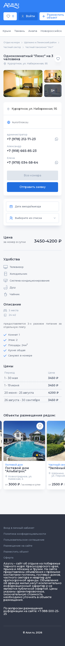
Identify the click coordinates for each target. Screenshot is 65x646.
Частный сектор (12, 47)
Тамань (19, 31)
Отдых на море (11, 42)
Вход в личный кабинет (18, 527)
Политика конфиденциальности (24, 533)
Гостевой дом (14, 465)
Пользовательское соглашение (23, 539)
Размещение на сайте (17, 545)
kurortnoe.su (20, 122)
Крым (7, 31)
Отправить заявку (33, 187)
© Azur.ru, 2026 (32, 632)
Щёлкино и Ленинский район (40, 42)
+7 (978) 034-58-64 (22, 162)
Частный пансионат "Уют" (39, 47)
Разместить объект (16, 551)
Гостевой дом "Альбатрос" (17, 469)
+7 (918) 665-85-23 (22, 150)
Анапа (32, 31)
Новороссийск (51, 31)
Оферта (8, 557)
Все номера (32, 175)
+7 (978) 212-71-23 (21, 139)
